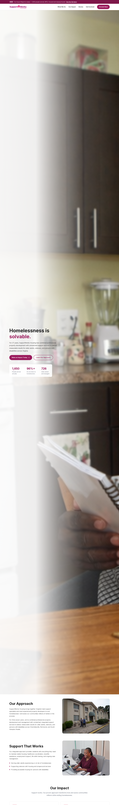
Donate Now (103, 7)
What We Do (62, 7)
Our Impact (72, 7)
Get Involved (90, 7)
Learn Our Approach (43, 357)
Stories (80, 7)
